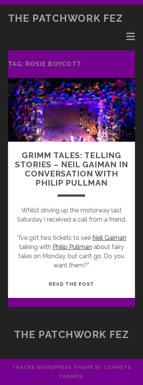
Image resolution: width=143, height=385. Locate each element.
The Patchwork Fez (65, 18)
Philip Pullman (72, 247)
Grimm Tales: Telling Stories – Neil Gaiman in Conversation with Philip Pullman (71, 169)
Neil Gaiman (109, 237)
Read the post (72, 284)
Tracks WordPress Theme (52, 367)
